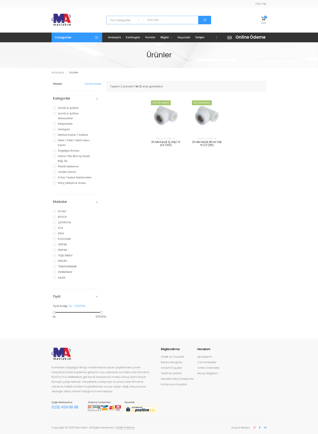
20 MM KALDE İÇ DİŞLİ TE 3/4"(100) (165, 143)
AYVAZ (62, 211)
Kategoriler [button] (63, 37)
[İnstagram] (254, 427)
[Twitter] (265, 427)
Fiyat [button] (57, 296)
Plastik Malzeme (68, 166)
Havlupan (64, 129)
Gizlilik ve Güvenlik (172, 357)
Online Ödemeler (208, 368)
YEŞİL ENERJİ (65, 255)
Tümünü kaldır (92, 83)
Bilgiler (164, 37)
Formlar (150, 37)
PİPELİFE (62, 261)
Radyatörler (65, 124)
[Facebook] (259, 427)
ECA (60, 228)
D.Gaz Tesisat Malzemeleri (74, 177)
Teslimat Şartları (171, 373)
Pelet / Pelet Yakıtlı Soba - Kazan (74, 142)
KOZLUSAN (64, 239)
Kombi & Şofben (68, 108)
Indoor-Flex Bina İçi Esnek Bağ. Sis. (74, 158)
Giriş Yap (260, 4)
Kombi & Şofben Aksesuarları (68, 116)
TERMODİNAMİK (67, 266)
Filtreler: (58, 84)
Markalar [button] (60, 202)
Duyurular (184, 37)
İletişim (199, 37)
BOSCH (62, 217)
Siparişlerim (204, 357)
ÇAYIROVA (64, 222)
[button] (263, 20)
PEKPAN (62, 250)
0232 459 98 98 (65, 407)
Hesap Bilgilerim (207, 373)
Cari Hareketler (206, 362)
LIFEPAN (62, 244)
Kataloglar (133, 37)
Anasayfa (114, 37)
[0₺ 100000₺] (77, 312)
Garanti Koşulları (171, 368)
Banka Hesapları (171, 362)
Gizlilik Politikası (125, 427)
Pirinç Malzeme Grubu (72, 183)
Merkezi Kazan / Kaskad (73, 135)
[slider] (54, 312)
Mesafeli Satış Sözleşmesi (177, 379)
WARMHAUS (65, 272)
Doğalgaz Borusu (68, 150)
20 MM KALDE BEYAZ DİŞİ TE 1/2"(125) (206, 143)
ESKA (61, 233)
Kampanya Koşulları (174, 384)
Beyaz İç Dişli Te (165, 138)
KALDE (61, 278)
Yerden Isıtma (67, 172)
